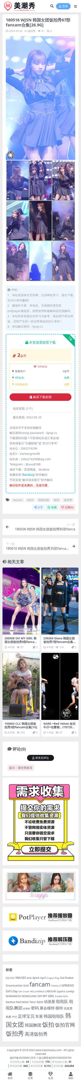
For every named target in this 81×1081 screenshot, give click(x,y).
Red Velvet (22, 1002)
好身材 (26, 1008)
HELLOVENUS (37, 991)
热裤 (8, 1017)
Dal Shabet (67, 978)
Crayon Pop (53, 977)
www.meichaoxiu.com (48, 1050)
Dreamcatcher (14, 985)
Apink (35, 978)
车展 (39, 1016)
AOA (29, 977)
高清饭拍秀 (36, 1034)
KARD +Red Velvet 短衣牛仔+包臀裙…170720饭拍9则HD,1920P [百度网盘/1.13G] (59, 729)
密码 (35, 1008)
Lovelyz (70, 991)
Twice (32, 1002)
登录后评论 (42, 757)
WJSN (30, 500)
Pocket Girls (61, 996)
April (43, 977)
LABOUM (50, 991)
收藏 (54, 507)
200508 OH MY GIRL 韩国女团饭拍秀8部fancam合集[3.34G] (21, 641)
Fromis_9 (56, 985)
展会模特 (47, 1007)
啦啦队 (62, 1001)
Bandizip (28, 475)
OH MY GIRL (45, 996)
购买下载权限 (42, 397)
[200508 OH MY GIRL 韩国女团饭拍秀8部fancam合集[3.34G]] (21, 601)
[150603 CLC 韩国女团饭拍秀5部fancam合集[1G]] (21, 686)
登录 (65, 6)
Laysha (61, 991)
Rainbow (10, 1002)
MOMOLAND (29, 996)
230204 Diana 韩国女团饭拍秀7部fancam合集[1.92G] (59, 641)
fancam (17, 500)
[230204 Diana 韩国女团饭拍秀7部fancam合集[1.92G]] (60, 601)
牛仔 (14, 1016)
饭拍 (56, 500)
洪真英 (68, 1008)
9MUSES (20, 978)
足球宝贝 (26, 1016)
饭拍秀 (32, 31)
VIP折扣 (42, 366)
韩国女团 (43, 500)
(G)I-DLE (10, 977)
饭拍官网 (65, 1024)
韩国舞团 (33, 1025)
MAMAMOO (13, 996)
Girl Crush (23, 991)
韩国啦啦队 (54, 1016)
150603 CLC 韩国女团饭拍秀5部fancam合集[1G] (21, 725)
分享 (40, 507)
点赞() (69, 507)
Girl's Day (12, 991)
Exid (26, 985)
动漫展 (49, 1001)
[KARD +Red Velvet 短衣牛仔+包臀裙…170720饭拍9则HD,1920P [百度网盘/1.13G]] (60, 686)
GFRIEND (67, 985)
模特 (59, 1007)
